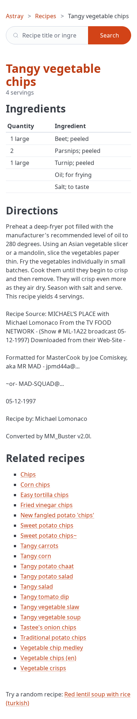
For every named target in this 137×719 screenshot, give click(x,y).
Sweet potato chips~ (48, 536)
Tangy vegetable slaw (49, 607)
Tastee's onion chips (48, 627)
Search (109, 35)
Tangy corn (35, 556)
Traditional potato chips (53, 637)
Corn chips (35, 485)
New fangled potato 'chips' (57, 515)
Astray (14, 16)
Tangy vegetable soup (50, 617)
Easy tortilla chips (44, 495)
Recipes (45, 16)
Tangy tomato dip (44, 597)
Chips (28, 474)
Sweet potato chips (46, 525)
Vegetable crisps (43, 668)
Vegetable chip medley (51, 648)
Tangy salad (36, 586)
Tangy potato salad (46, 576)
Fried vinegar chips (46, 505)
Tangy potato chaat (47, 566)
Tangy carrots (39, 546)
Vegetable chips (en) (48, 658)
